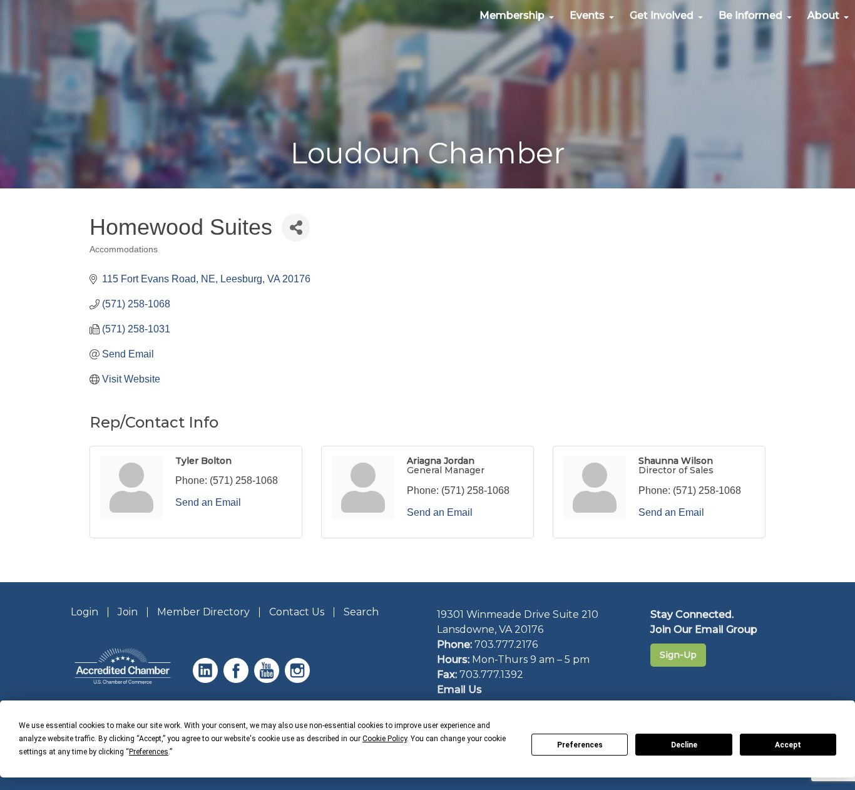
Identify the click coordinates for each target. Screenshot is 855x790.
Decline (684, 745)
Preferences (580, 745)
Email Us (459, 689)
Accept (788, 745)
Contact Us (296, 612)
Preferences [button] (148, 751)
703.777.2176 (506, 644)
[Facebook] (237, 679)
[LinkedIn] (207, 679)
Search (361, 612)
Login (84, 612)
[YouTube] (268, 679)
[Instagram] (299, 679)
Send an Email (208, 502)
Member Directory (203, 612)
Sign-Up (678, 654)
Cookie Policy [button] (384, 738)
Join (128, 612)
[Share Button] (296, 227)
